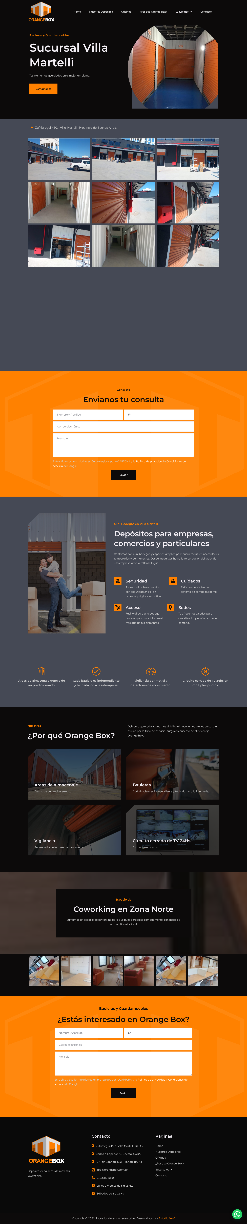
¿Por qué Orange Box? (153, 11)
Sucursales (182, 11)
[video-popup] (67, 573)
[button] (187, 1169)
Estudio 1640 (167, 1218)
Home (77, 11)
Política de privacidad (150, 461)
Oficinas (126, 11)
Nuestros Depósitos (101, 11)
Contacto (206, 11)
